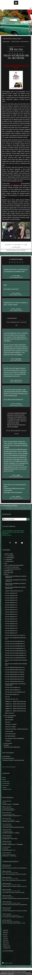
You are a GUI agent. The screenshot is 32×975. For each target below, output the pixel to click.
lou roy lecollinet (21, 250)
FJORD (4, 802)
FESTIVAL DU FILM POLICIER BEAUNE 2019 (15, 648)
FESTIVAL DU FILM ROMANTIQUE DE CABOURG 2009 (16, 664)
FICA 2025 (7, 696)
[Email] (16, 3)
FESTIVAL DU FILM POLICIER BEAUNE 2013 (15, 643)
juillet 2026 (5, 932)
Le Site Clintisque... (6, 756)
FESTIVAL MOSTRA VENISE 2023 (12, 689)
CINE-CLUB (7, 722)
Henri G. (4, 872)
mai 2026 (5, 936)
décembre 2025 (6, 946)
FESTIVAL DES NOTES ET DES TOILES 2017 (15, 635)
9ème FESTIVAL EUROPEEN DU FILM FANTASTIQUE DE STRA (15, 588)
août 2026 (5, 930)
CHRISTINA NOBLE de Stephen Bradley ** (12, 38)
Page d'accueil (6, 41)
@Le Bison (4, 921)
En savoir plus (11, 973)
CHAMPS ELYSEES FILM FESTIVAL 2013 (14, 590)
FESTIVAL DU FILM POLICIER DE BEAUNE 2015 (15, 653)
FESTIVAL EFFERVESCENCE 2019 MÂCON (14, 672)
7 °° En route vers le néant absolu (11, 567)
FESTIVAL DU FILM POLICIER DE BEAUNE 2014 (15, 650)
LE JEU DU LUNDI (9, 731)
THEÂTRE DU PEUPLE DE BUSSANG (12, 747)
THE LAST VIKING (7, 843)
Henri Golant (18, 358)
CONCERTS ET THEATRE (10, 724)
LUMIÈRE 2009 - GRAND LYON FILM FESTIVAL (15, 706)
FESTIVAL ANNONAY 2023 (11, 628)
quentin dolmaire (11, 250)
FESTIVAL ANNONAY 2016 (11, 614)
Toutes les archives (7, 950)
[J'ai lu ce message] (30, 971)
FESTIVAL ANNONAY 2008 (11, 595)
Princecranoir (5, 884)
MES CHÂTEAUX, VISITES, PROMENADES (14, 738)
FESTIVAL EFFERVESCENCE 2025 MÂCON (14, 676)
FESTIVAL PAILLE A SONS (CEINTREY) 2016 (15, 692)
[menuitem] (12, 38)
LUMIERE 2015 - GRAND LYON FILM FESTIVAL (15, 701)
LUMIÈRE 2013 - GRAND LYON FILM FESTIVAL (15, 708)
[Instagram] (16, 543)
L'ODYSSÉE (5, 848)
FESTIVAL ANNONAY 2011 (11, 602)
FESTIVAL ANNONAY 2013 (11, 607)
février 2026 (6, 942)
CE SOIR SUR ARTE (7, 825)
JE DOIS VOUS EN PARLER (10, 715)
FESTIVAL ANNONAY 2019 (11, 621)
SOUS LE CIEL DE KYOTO (8, 854)
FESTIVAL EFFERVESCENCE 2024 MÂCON (14, 674)
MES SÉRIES (6, 745)
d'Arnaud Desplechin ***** (16, 66)
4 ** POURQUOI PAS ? (9, 561)
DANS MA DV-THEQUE (10, 726)
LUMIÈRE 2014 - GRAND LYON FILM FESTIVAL (15, 710)
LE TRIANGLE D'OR (7, 831)
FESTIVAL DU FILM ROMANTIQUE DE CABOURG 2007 (16, 661)
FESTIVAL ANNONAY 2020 (11, 623)
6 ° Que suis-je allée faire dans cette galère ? (14, 565)
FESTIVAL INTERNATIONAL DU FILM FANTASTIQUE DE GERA (15, 684)
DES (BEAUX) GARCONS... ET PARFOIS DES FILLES (16, 729)
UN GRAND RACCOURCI (8, 814)
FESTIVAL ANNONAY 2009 (11, 597)
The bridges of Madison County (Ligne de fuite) (13, 760)
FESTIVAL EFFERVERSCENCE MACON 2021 (15, 667)
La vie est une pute (8, 743)
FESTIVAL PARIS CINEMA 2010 (12, 694)
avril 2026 (5, 938)
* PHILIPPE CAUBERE (8, 554)
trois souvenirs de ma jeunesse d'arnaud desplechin (17, 249)
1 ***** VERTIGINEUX (16, 244)
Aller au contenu (5, 1)
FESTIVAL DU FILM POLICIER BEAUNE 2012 (15, 641)
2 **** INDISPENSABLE (9, 557)
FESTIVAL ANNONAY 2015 (11, 612)
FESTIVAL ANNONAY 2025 (11, 633)
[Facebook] (10, 543)
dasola (3, 866)
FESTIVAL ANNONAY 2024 (11, 630)
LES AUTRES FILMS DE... (10, 733)
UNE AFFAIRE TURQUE (8, 820)
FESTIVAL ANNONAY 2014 (11, 609)
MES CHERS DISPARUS (10, 736)
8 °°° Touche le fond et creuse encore (12, 569)
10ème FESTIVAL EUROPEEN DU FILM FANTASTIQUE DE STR (16, 577)
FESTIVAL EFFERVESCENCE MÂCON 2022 (14, 681)
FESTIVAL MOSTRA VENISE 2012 (12, 687)
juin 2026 (5, 934)
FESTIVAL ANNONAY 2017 (11, 616)
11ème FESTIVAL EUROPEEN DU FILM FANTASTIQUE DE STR (16, 580)
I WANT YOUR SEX (7, 837)
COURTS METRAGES (8, 572)
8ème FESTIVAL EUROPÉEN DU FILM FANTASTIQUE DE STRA (15, 584)
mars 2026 (5, 940)
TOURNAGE (8, 740)
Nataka (18, 475)
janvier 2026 (6, 944)
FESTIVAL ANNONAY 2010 (11, 600)
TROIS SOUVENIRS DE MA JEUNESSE (16, 56)
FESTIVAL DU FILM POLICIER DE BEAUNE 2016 (15, 655)
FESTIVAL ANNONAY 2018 (11, 619)
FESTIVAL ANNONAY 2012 (11, 605)
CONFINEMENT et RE (8, 570)
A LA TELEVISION (9, 717)
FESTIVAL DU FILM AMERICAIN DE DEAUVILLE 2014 (15, 638)
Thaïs (3, 909)
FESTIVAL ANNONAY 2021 (11, 626)
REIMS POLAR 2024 (9, 713)
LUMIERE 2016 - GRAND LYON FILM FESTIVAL (15, 703)
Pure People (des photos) (8, 758)
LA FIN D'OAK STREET (8, 808)
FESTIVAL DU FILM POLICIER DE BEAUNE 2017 (15, 657)
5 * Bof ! (5, 563)
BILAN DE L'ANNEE (9, 719)
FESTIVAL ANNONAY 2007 (11, 593)
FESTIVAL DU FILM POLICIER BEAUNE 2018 (15, 646)
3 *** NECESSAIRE (8, 559)
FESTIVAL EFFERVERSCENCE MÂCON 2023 (15, 669)
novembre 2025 (6, 947)
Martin (18, 275)
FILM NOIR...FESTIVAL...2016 (11, 699)
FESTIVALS (6, 574)
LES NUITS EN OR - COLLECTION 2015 (20, 41)
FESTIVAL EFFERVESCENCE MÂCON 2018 (14, 679)
